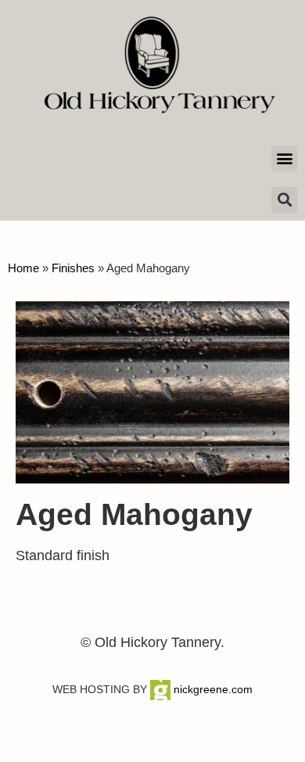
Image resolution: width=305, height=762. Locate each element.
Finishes (73, 268)
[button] (284, 158)
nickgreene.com (211, 689)
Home (23, 268)
